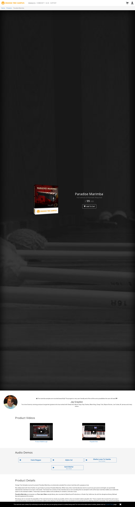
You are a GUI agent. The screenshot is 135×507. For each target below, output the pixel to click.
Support (53, 3)
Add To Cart (90, 206)
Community (41, 3)
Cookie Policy (109, 504)
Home (3, 8)
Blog (47, 3)
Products (32, 3)
